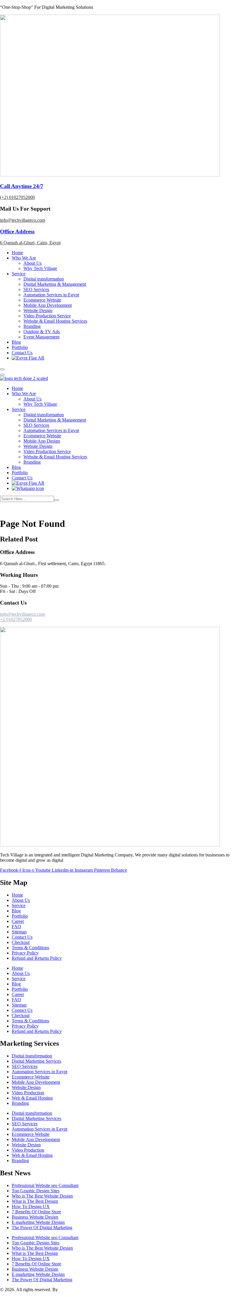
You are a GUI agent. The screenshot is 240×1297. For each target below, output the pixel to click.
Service (18, 273)
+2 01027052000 (16, 619)
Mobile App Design (41, 440)
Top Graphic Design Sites (35, 1190)
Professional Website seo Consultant (45, 1185)
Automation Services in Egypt (51, 294)
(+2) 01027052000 (17, 197)
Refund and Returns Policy (37, 958)
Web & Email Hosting (32, 1097)
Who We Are (24, 257)
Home (17, 252)
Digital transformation (43, 278)
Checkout (21, 942)
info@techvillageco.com (22, 220)
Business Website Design (35, 1217)
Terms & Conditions (30, 947)
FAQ (16, 926)
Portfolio (20, 347)
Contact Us (22, 352)
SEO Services (36, 289)
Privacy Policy (25, 952)
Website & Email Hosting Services (55, 321)
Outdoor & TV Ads (41, 331)
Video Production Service (47, 315)
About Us (32, 263)
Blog (16, 342)
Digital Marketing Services (36, 1061)
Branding (32, 326)
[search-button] (56, 500)
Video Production (28, 1092)
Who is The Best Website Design (42, 1195)
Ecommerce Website (42, 299)
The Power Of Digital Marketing (42, 1227)
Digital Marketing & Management (54, 284)
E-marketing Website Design (38, 1222)
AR (40, 357)
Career (18, 921)
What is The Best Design (35, 1201)
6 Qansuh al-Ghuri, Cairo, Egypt (30, 242)
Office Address (17, 231)
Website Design (37, 310)
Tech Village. (71, 1289)
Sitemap (19, 931)
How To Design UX (31, 1206)
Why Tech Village (40, 268)
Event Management (41, 336)
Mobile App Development (47, 305)
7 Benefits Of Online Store (36, 1211)
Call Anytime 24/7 (21, 186)
